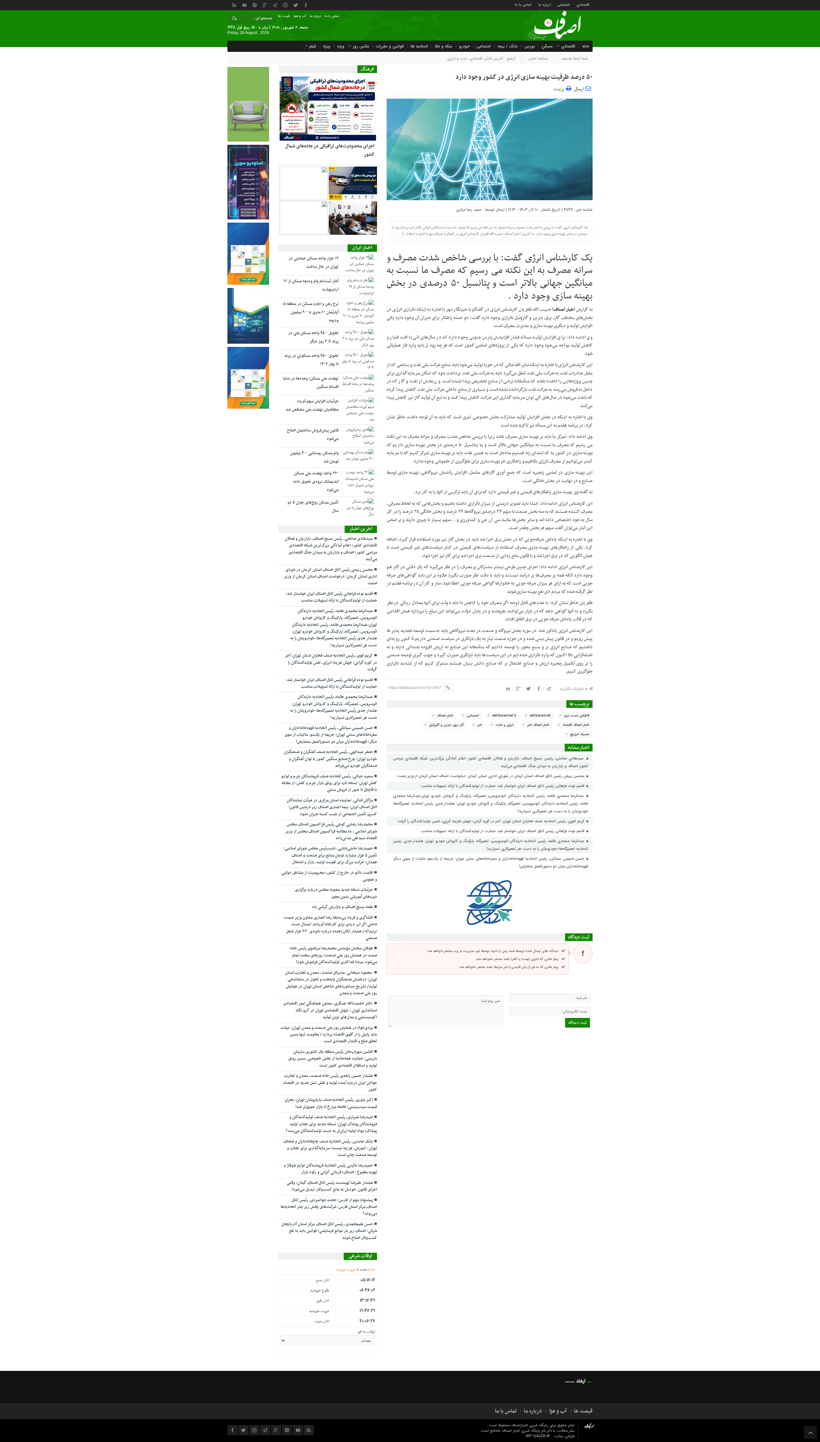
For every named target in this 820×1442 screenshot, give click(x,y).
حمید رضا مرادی (468, 210)
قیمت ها (284, 16)
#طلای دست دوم (576, 715)
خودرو (464, 46)
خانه (585, 46)
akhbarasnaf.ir (504, 715)
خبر (479, 725)
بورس (529, 46)
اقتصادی (582, 4)
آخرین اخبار (494, 58)
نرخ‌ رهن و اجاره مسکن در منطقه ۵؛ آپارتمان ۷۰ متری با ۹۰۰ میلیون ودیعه (310, 312)
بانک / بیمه (507, 46)
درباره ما (544, 4)
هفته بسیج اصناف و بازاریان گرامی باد (342, 907)
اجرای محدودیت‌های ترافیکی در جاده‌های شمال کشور (329, 150)
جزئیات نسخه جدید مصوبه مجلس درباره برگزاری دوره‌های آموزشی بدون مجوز (336, 893)
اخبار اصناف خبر (538, 725)
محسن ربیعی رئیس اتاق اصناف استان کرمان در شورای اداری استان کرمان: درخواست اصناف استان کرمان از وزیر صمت (491, 776)
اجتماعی (563, 4)
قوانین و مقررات (390, 46)
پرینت (560, 88)
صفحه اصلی (538, 58)
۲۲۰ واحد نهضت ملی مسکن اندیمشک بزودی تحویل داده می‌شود (316, 482)
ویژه (340, 46)
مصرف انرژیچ (579, 734)
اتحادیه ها (419, 46)
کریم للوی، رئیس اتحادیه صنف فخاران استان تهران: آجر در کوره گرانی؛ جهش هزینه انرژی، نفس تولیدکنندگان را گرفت (491, 821)
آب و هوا (300, 16)
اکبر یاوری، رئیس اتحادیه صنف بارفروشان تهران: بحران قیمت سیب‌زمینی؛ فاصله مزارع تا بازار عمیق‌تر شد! (331, 1103)
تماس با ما (523, 4)
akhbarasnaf (540, 715)
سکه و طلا (443, 46)
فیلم (312, 46)
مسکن (547, 46)
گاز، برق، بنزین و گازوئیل (446, 725)
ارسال (579, 89)
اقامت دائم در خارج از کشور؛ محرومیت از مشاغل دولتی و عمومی (329, 876)
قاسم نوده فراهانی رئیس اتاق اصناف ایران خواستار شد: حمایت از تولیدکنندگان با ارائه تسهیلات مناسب (503, 786)
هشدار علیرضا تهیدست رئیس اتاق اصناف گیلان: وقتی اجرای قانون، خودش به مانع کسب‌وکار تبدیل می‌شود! (332, 1186)
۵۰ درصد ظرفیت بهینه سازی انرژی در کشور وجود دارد (524, 77)
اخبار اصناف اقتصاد (576, 725)
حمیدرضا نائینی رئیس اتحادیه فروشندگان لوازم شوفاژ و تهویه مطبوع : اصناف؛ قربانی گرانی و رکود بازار (330, 1169)
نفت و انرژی (457, 58)
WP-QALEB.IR (538, 1436)
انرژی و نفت (505, 725)
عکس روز (361, 46)
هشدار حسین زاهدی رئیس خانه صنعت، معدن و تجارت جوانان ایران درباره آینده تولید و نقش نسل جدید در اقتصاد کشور (330, 1082)
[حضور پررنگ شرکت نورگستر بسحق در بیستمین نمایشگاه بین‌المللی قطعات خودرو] (304, 218)
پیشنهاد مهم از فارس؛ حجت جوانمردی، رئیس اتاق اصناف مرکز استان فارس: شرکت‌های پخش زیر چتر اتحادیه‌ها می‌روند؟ (329, 1207)
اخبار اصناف (445, 715)
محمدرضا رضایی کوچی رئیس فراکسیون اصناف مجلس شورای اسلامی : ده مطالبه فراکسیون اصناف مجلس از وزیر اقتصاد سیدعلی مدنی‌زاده (331, 831)
